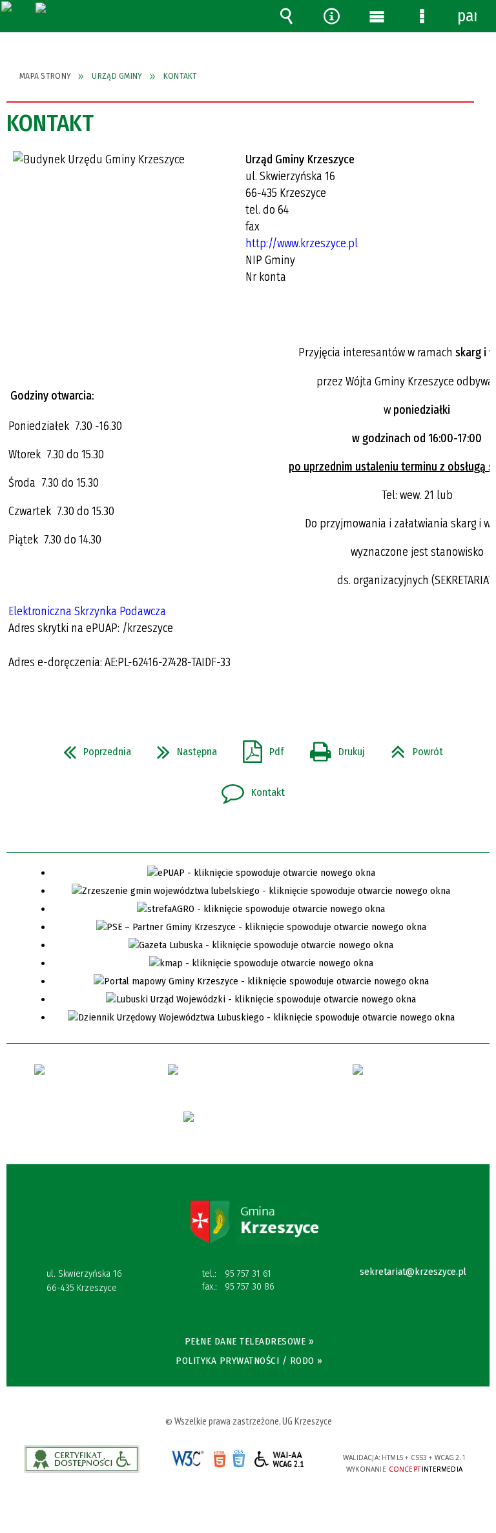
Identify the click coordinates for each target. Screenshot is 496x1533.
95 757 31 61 (248, 1273)
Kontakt (248, 788)
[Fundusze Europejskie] (73, 1081)
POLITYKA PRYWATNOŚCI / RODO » (249, 1360)
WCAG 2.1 (279, 1459)
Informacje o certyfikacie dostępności (82, 1459)
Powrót (411, 748)
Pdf (258, 748)
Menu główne (376, 16)
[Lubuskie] (407, 1081)
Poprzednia (92, 748)
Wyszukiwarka (286, 16)
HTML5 (219, 1459)
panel (467, 16)
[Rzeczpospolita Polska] (232, 1080)
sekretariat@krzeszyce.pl (413, 1272)
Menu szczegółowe (421, 16)
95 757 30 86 (249, 1286)
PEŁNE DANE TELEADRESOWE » (250, 1341)
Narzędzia (331, 16)
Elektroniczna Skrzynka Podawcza (88, 611)
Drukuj (332, 748)
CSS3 (238, 1460)
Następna (182, 748)
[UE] (248, 1128)
